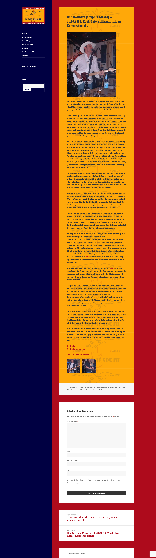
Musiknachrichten (27, 44)
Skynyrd (112, 268)
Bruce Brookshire (103, 387)
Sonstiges (25, 48)
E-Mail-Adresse (74, 461)
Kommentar (72, 421)
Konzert (74, 390)
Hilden (69, 390)
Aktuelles (25, 33)
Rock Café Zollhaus (87, 390)
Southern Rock (97, 390)
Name (70, 452)
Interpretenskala (27, 37)
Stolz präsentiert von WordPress (76, 553)
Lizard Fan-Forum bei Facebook (78, 355)
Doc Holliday (71, 346)
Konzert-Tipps (26, 41)
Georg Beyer (121, 387)
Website (70, 470)
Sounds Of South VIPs (28, 52)
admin (82, 387)
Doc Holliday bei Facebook (76, 349)
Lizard (69, 352)
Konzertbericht (91, 387)
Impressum (25, 55)
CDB (87, 257)
